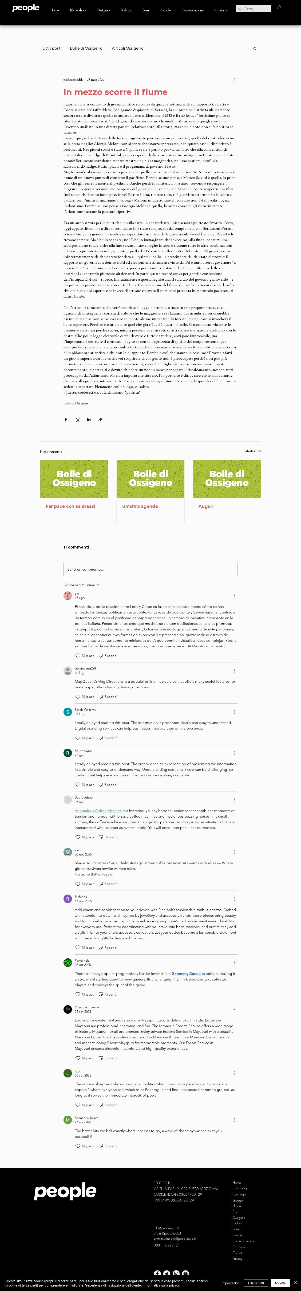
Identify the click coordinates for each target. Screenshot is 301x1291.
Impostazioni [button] (231, 1283)
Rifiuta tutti (256, 1283)
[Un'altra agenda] (151, 479)
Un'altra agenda (140, 506)
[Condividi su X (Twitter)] (77, 419)
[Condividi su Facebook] (65, 419)
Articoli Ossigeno (127, 48)
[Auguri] (227, 479)
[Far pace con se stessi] (74, 479)
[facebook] (157, 1273)
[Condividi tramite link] (100, 419)
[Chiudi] (295, 1283)
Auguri (206, 506)
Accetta (280, 1283)
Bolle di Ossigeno (86, 48)
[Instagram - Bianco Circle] (176, 1273)
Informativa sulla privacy (162, 1285)
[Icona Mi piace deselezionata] (78, 655)
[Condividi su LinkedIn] (89, 419)
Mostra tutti (253, 451)
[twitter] (166, 1273)
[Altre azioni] (235, 80)
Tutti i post (50, 48)
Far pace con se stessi (70, 506)
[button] (279, 7)
